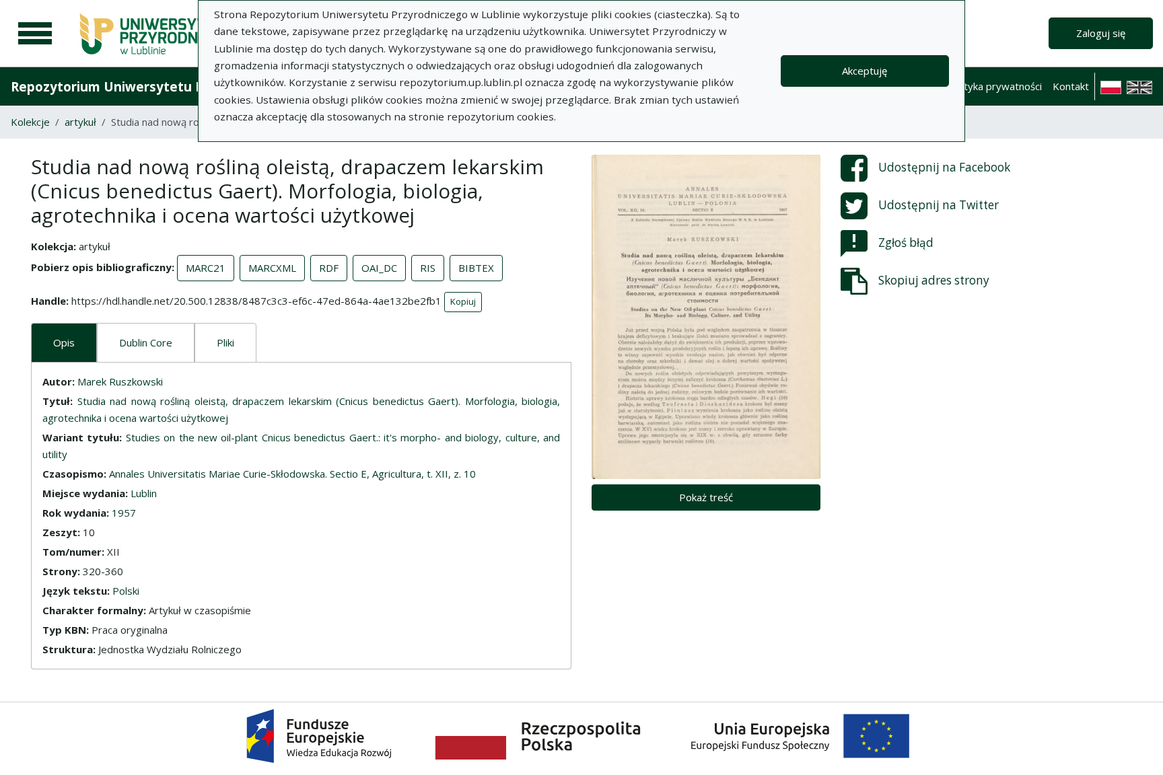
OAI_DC (379, 267)
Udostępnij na (944, 167)
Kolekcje (30, 121)
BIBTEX (476, 267)
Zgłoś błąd (905, 242)
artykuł (80, 121)
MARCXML (272, 267)
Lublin (144, 493)
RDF (329, 267)
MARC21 (205, 267)
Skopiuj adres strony (933, 280)
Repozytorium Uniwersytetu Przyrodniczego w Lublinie (186, 86)
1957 (124, 512)
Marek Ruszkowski (120, 381)
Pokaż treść (706, 497)
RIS (427, 267)
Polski (125, 590)
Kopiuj (463, 301)
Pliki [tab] (225, 342)
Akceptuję (864, 70)
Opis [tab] (64, 342)
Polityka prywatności (994, 86)
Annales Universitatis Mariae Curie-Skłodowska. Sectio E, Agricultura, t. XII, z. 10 (292, 473)
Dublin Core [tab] (145, 342)
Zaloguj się (1100, 33)
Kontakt (1071, 86)
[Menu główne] (35, 33)
